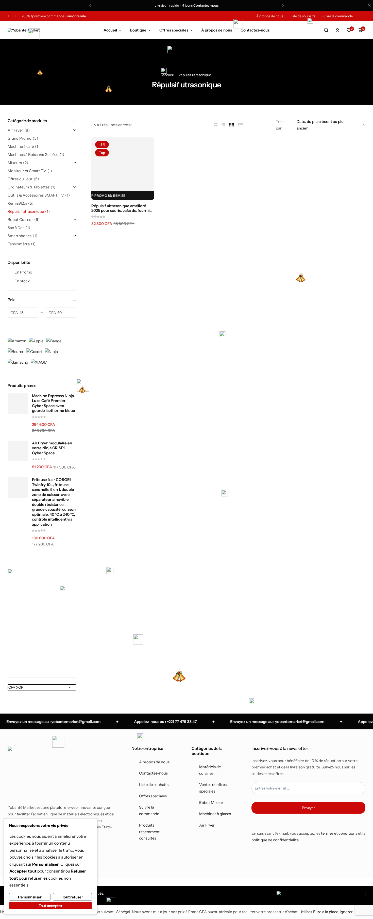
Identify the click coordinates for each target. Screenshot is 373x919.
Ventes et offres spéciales (213, 788)
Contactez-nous (205, 5)
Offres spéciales (173, 30)
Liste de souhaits (302, 16)
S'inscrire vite (75, 16)
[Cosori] (34, 351)
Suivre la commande (337, 16)
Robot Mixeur (211, 802)
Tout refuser (72, 897)
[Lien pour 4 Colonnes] (231, 125)
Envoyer (308, 807)
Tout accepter (50, 905)
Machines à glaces (215, 813)
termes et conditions (339, 833)
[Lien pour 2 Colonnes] (216, 125)
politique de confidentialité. (275, 839)
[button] (349, 30)
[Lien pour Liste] (240, 125)
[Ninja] (51, 351)
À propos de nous (269, 16)
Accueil (110, 30)
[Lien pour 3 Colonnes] (223, 125)
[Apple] (36, 340)
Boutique (138, 30)
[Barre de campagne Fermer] (369, 5)
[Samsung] (18, 361)
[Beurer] (16, 351)
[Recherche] (326, 30)
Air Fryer (207, 825)
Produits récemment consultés (149, 832)
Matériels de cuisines (210, 770)
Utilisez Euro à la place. (319, 911)
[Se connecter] (337, 30)
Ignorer (346, 911)
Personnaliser (29, 897)
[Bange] (53, 340)
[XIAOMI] (39, 361)
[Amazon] (17, 340)
